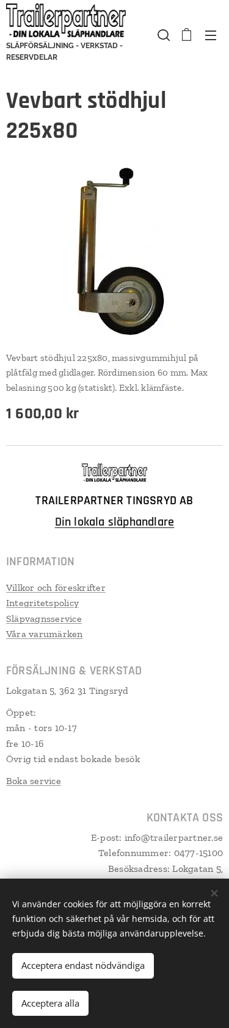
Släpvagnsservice (44, 618)
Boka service (33, 781)
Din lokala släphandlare (115, 522)
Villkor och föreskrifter (56, 587)
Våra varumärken (44, 634)
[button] (162, 35)
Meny (210, 35)
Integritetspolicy (42, 603)
